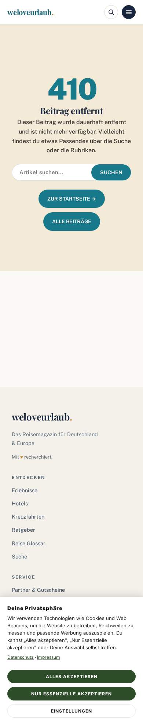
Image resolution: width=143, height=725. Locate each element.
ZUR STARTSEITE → (71, 199)
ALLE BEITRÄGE (71, 221)
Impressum (48, 657)
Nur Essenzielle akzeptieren (71, 693)
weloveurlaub (30, 12)
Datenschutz (20, 657)
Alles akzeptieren (72, 676)
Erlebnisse (24, 490)
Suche (19, 556)
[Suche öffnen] (111, 12)
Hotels (20, 503)
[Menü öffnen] (129, 12)
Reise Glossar (28, 543)
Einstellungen (71, 711)
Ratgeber (23, 530)
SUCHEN (111, 172)
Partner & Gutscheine (38, 590)
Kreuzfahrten (28, 516)
